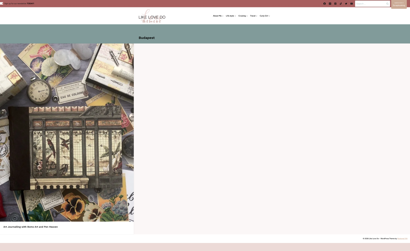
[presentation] (67, 132)
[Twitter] (346, 3)
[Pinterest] (335, 3)
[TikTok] (340, 3)
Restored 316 (402, 239)
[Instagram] (330, 3)
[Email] (351, 3)
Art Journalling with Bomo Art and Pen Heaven (30, 226)
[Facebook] (324, 3)
